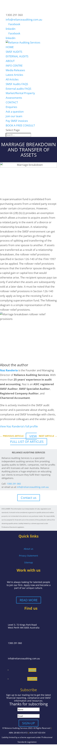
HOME (10, 47)
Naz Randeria (9, 370)
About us (28, 548)
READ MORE (29, 600)
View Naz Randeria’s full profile (19, 426)
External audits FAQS (18, 88)
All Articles (12, 79)
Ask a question (15, 111)
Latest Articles (14, 75)
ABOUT (10, 61)
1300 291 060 (14, 483)
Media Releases (15, 70)
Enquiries (11, 107)
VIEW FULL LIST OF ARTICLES (27, 439)
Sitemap (28, 562)
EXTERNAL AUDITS (17, 56)
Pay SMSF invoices (17, 121)
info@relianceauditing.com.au (33, 487)
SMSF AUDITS (14, 52)
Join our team (14, 116)
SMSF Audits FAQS (17, 84)
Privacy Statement (28, 555)
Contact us (28, 498)
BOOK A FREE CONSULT (20, 125)
